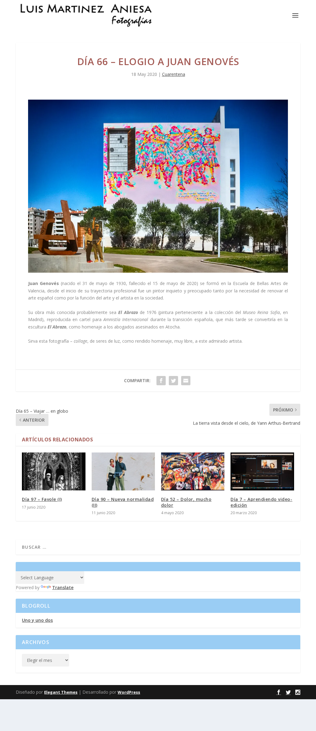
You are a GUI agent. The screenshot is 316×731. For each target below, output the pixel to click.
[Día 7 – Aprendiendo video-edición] (262, 471)
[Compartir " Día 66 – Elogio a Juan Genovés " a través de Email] (186, 380)
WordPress (129, 692)
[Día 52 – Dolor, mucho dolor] (192, 471)
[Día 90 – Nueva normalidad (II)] (123, 471)
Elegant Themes (60, 692)
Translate (62, 587)
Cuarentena (173, 74)
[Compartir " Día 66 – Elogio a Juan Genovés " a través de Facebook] (161, 380)
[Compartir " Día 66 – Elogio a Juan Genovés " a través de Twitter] (173, 380)
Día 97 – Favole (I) (42, 499)
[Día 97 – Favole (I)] (53, 471)
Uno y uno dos (37, 620)
